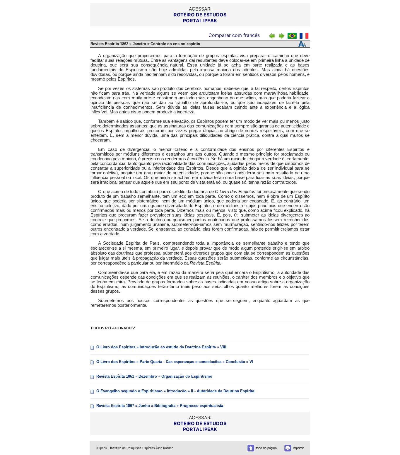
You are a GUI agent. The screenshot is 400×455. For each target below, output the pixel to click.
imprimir (298, 448)
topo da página (266, 448)
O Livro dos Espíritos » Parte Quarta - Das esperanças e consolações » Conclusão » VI (174, 361)
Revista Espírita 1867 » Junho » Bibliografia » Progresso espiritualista (159, 405)
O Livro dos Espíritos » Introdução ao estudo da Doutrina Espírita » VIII (161, 347)
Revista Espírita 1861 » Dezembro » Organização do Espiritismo (154, 376)
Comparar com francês (234, 35)
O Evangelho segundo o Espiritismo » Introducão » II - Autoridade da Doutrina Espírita (175, 391)
